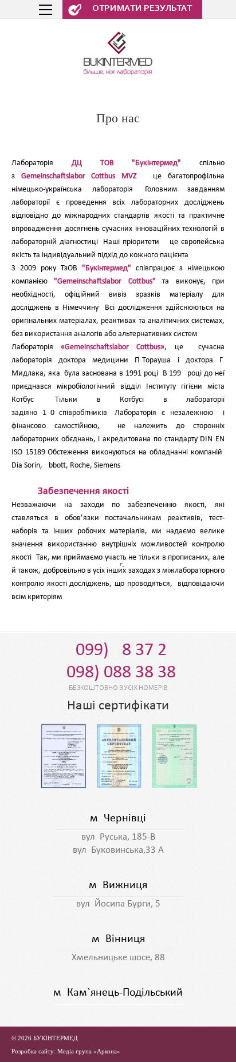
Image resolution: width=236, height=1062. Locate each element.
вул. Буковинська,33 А (118, 850)
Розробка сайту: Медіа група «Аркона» (65, 1051)
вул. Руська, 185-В (118, 837)
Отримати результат (142, 8)
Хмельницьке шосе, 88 (118, 958)
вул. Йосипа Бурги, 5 (118, 904)
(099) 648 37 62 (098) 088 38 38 (118, 661)
